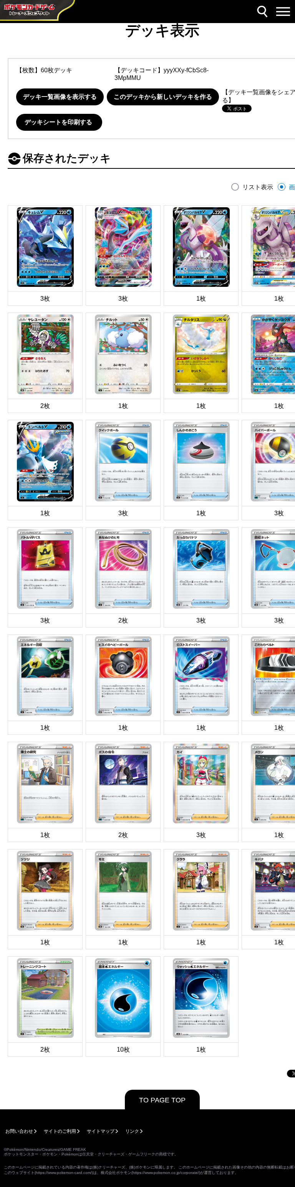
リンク (132, 1131)
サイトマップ (100, 1131)
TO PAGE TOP (162, 1100)
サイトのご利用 (60, 1131)
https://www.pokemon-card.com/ (64, 1172)
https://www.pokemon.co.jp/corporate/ (166, 1172)
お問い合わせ (19, 1131)
